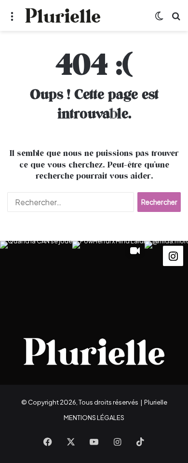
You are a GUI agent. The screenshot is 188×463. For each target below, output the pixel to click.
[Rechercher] (176, 19)
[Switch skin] (159, 19)
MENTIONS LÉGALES (94, 417)
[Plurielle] (62, 15)
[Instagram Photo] (36, 277)
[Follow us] (173, 255)
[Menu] (12, 19)
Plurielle (155, 402)
